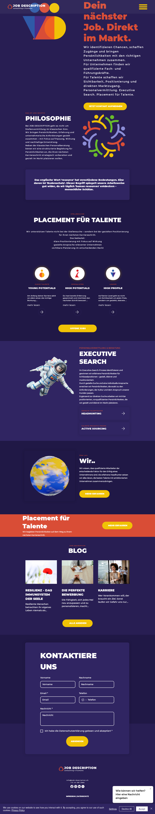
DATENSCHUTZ (83, 796)
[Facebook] (71, 786)
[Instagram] (75, 786)
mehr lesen (33, 304)
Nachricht (46, 708)
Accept (142, 808)
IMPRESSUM (71, 796)
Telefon (83, 693)
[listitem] (42, 291)
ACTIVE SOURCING (93, 428)
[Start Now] (42, 312)
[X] (82, 786)
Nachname (85, 677)
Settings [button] (113, 808)
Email (44, 693)
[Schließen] (151, 809)
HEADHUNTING (91, 413)
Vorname (45, 677)
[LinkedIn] (79, 786)
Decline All (127, 808)
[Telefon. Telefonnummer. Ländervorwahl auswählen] (84, 700)
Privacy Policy (18, 810)
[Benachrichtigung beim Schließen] (150, 789)
